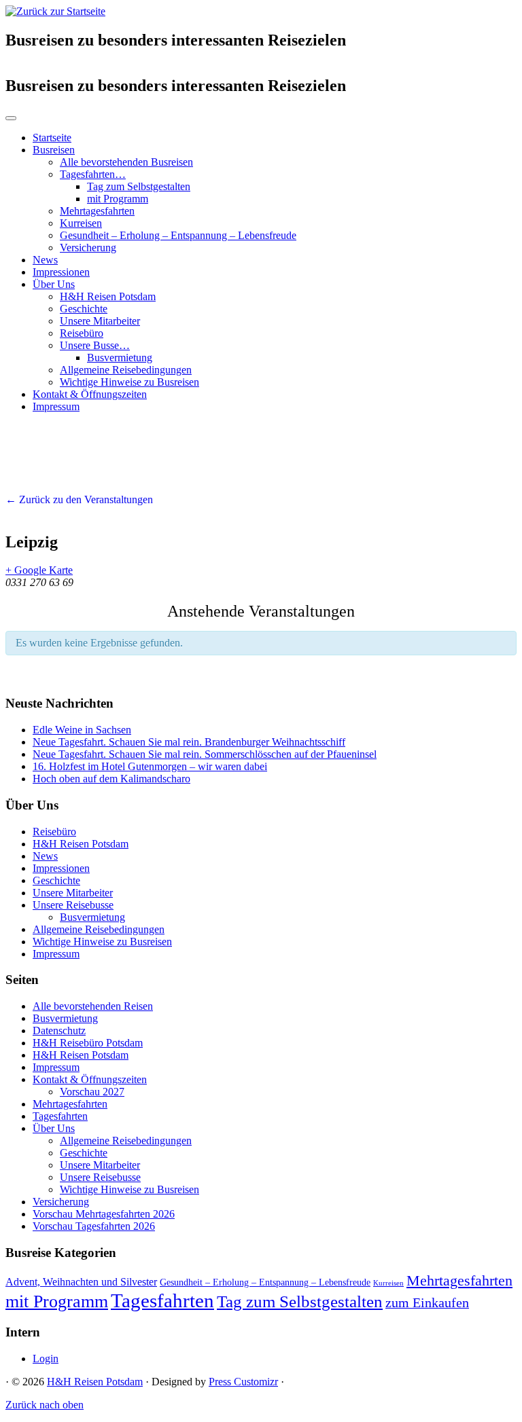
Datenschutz (59, 1030)
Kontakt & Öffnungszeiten (90, 394)
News (45, 260)
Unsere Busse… (95, 345)
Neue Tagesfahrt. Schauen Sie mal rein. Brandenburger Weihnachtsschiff (189, 742)
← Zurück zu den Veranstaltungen (79, 499)
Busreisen (54, 150)
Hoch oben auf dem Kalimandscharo (111, 778)
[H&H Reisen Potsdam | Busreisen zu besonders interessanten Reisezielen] (55, 11)
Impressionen (61, 272)
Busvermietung (119, 357)
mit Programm (117, 198)
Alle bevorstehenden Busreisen (126, 162)
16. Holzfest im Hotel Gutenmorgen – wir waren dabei (150, 766)
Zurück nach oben (44, 1404)
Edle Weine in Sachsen (82, 729)
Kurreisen (81, 223)
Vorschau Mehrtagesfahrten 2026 (104, 1214)
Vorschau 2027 (92, 1091)
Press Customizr (243, 1381)
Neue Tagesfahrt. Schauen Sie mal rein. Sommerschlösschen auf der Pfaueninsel (205, 754)
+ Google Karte (39, 570)
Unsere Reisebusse (73, 905)
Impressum (56, 406)
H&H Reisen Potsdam (108, 296)
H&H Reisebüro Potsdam (88, 1043)
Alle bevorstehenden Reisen (93, 1006)
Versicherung (88, 247)
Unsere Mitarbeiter (100, 321)
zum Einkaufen (427, 1302)
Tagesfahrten (60, 1116)
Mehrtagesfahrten (97, 211)
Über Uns (54, 284)
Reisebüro (81, 333)
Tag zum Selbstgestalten (138, 186)
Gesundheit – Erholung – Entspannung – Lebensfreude (178, 235)
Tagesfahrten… (93, 174)
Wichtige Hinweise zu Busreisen (129, 382)
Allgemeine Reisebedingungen (126, 370)
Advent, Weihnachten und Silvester (81, 1282)
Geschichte (83, 308)
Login (45, 1358)
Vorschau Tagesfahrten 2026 (94, 1226)
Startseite (52, 137)
